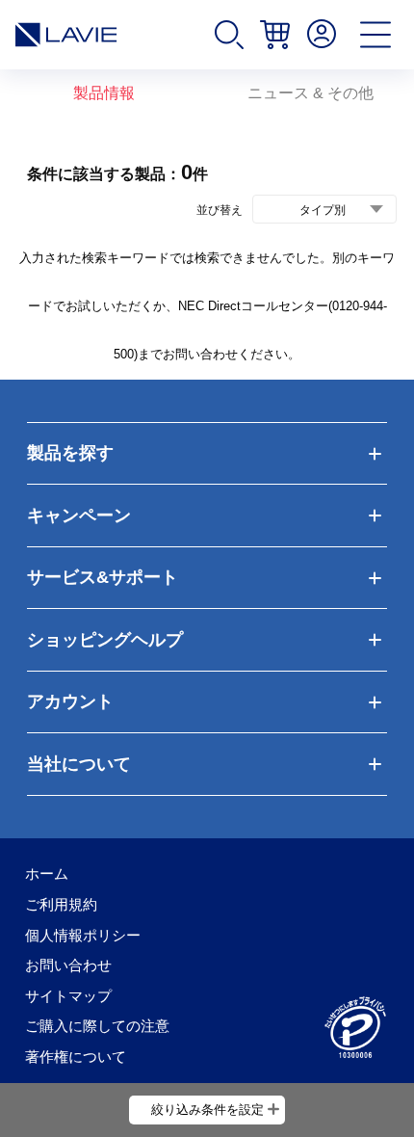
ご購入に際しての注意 (97, 1026)
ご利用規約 (61, 904)
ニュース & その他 (310, 93)
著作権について (75, 1056)
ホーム (46, 873)
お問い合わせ (68, 965)
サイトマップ (68, 996)
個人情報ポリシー (83, 935)
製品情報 (104, 93)
